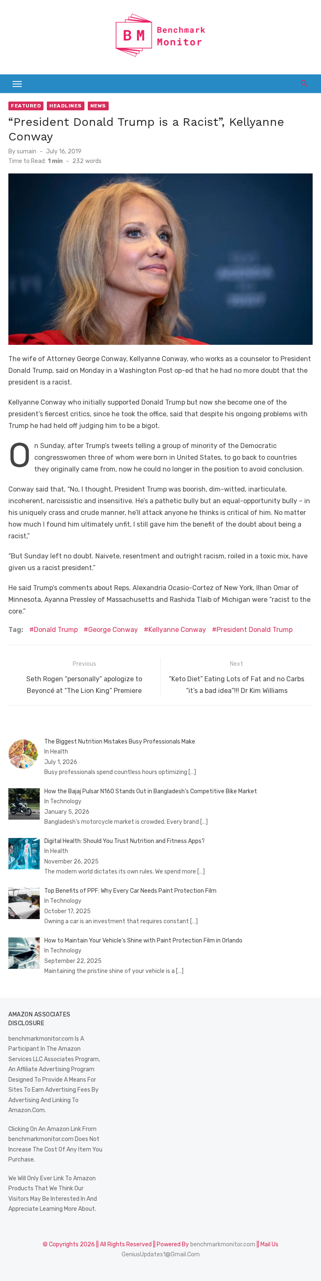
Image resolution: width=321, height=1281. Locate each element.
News (98, 106)
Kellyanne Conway (177, 630)
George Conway (113, 630)
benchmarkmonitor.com (222, 1244)
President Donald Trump (255, 630)
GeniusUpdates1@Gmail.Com (161, 1254)
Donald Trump (56, 630)
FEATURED (26, 106)
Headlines (65, 106)
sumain (26, 151)
